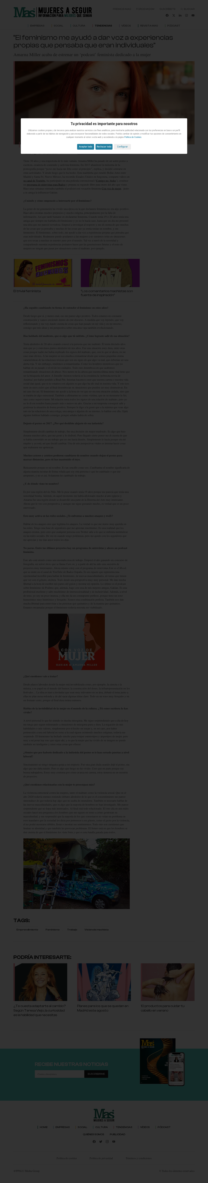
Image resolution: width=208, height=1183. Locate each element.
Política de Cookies (132, 137)
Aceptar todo (85, 146)
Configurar (122, 146)
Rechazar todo (104, 146)
